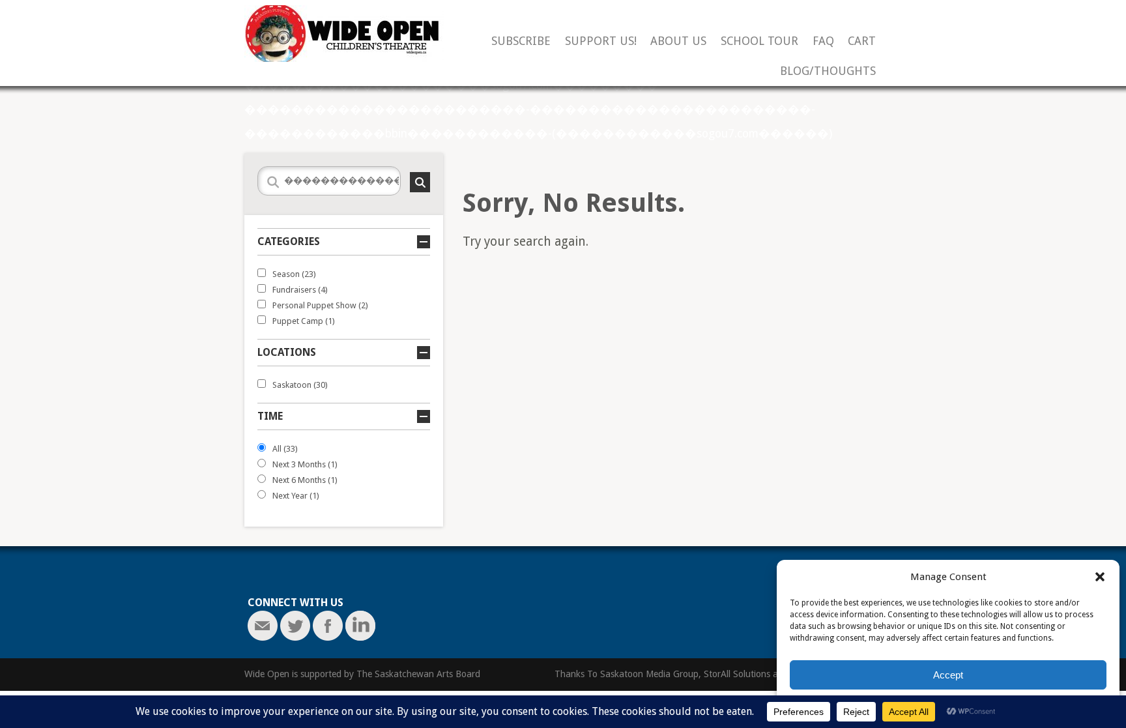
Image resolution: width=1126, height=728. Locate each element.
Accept (948, 674)
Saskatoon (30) (300, 385)
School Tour (759, 41)
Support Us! (601, 41)
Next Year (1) (295, 496)
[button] (1099, 576)
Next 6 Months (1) (305, 480)
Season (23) (294, 274)
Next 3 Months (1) (305, 464)
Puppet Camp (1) (303, 321)
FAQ (823, 41)
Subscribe (521, 41)
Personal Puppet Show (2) (320, 305)
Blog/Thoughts (828, 71)
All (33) (285, 449)
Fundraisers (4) (300, 290)
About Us (678, 41)
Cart (862, 41)
